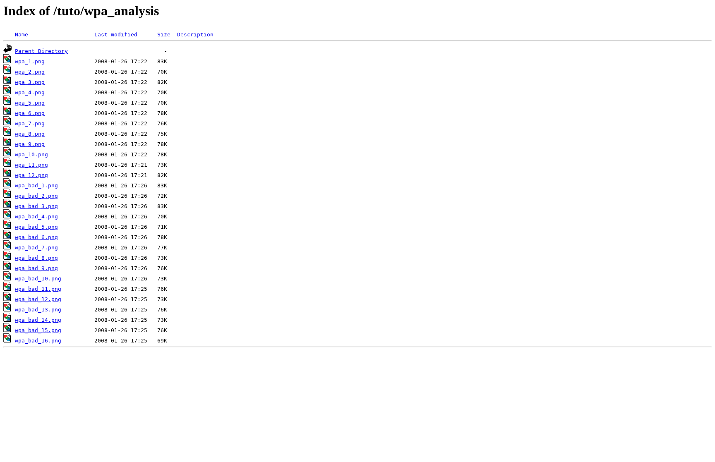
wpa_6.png (30, 113)
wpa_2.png (30, 72)
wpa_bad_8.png (36, 258)
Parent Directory (41, 51)
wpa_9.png (30, 144)
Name (21, 34)
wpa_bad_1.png (36, 185)
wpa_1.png (30, 61)
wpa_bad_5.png (36, 227)
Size (163, 34)
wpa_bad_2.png (36, 196)
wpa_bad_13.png (38, 309)
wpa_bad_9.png (36, 268)
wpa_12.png (31, 175)
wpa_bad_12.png (38, 299)
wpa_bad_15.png (38, 330)
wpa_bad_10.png (38, 278)
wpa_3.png (30, 82)
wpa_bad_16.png (38, 341)
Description (195, 34)
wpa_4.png (30, 92)
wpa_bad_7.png (36, 247)
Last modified (115, 34)
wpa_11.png (31, 165)
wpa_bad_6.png (36, 237)
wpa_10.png (31, 154)
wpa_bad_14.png (38, 320)
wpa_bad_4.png (36, 216)
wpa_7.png (30, 123)
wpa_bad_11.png (38, 289)
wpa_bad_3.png (36, 206)
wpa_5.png (30, 103)
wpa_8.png (30, 134)
